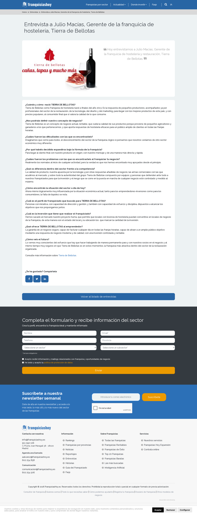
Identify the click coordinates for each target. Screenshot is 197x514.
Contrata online (151, 449)
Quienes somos (53, 492)
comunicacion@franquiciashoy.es (38, 469)
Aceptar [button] (158, 510)
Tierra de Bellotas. (67, 255)
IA (171, 4)
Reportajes (71, 454)
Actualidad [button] (118, 4)
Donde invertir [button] (138, 4)
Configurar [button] (185, 510)
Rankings (70, 440)
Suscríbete (154, 397)
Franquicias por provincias (78, 445)
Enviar (98, 370)
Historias (70, 463)
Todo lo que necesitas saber (75, 492)
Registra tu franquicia (124, 492)
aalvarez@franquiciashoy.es (36, 457)
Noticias (70, 449)
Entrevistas (71, 458)
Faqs (154, 4)
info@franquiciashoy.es (33, 439)
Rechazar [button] (170, 510)
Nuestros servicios (153, 440)
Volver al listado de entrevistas (98, 296)
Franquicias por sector (97, 4)
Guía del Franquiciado (76, 467)
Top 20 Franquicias (114, 454)
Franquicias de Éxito (114, 449)
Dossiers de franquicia (145, 492)
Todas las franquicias (115, 440)
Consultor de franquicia (34, 492)
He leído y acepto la (49, 363)
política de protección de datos (58, 363)
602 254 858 (28, 460)
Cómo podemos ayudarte (101, 492)
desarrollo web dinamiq (167, 500)
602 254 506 (28, 472)
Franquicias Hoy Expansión (157, 445)
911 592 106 (28, 443)
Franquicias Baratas (114, 458)
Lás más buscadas (114, 463)
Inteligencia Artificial (114, 467)
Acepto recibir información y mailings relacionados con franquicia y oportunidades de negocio (67, 359)
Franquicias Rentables (116, 445)
